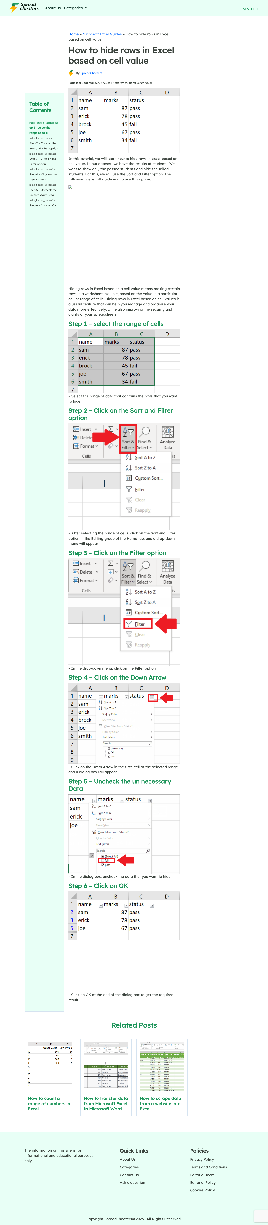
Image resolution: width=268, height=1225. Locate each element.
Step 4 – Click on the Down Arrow (43, 177)
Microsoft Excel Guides (102, 34)
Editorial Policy (203, 1182)
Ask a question (132, 1182)
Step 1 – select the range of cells (43, 128)
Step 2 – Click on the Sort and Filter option (43, 145)
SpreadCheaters (91, 73)
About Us (53, 8)
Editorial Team (202, 1175)
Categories (129, 1167)
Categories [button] (74, 8)
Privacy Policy (202, 1159)
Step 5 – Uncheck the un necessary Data (43, 192)
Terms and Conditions (208, 1167)
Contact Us (129, 1175)
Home (73, 34)
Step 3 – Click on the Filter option (42, 161)
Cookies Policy (202, 1190)
